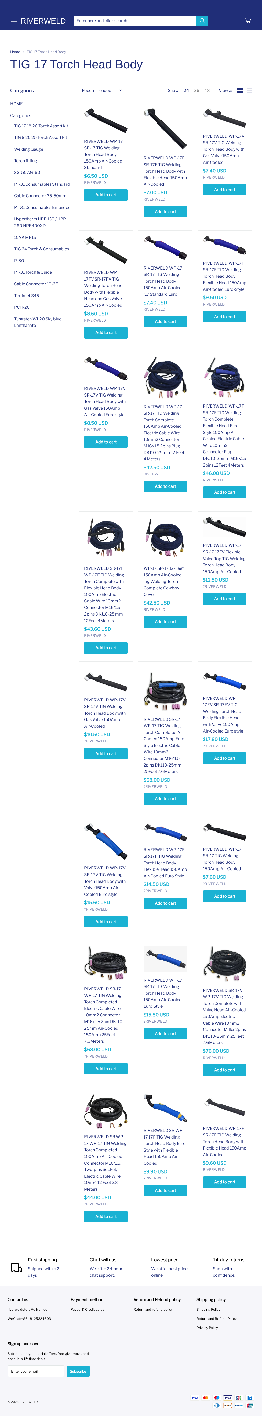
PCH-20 (22, 307)
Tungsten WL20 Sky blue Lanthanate (37, 322)
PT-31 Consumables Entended (42, 207)
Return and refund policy (153, 1309)
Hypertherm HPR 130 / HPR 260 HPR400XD (40, 222)
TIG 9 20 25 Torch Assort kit (40, 137)
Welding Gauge (28, 149)
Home (15, 52)
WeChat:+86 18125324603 (29, 1319)
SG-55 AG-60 (27, 172)
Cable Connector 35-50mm (40, 195)
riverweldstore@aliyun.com (29, 1309)
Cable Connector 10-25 (36, 284)
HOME (16, 103)
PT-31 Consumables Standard (42, 184)
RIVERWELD (43, 21)
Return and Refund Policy (216, 1319)
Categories (20, 115)
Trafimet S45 (26, 295)
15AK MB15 (25, 237)
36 (196, 90)
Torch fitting (25, 160)
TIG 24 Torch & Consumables (41, 249)
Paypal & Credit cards (87, 1309)
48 (207, 90)
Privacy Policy (207, 1328)
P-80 (19, 260)
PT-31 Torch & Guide (33, 272)
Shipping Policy (208, 1309)
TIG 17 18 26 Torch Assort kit (41, 126)
